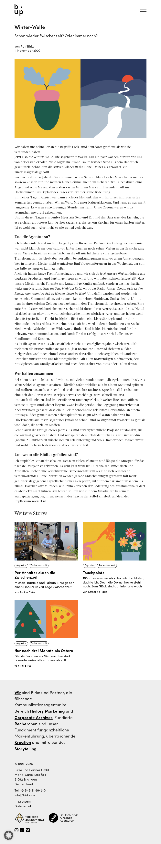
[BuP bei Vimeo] (28, 830)
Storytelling (26, 748)
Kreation (23, 742)
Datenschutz (24, 806)
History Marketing (47, 711)
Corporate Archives (34, 717)
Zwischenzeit (38, 565)
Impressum (23, 801)
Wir (18, 692)
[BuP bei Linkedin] (22, 830)
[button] (8, 835)
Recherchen (26, 723)
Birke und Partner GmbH (19, 10)
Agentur (21, 565)
